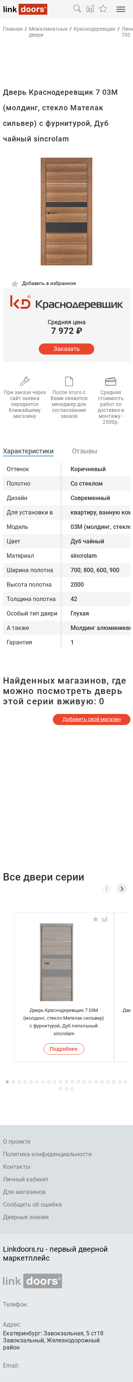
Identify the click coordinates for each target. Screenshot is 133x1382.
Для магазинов (24, 1191)
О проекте (16, 1141)
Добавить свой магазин (91, 719)
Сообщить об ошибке (32, 1204)
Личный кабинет (26, 1179)
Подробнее (64, 1049)
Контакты (16, 1166)
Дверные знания (26, 1217)
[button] (122, 888)
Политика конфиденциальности (47, 1154)
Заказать (67, 348)
